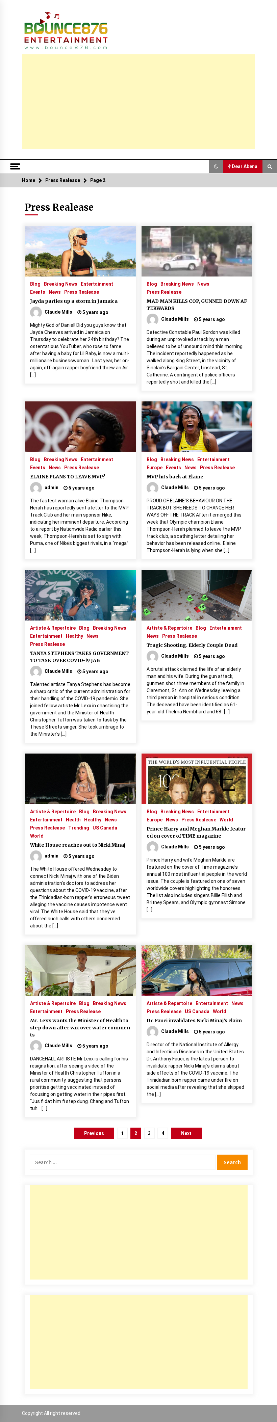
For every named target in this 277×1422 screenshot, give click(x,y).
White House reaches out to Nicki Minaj (77, 845)
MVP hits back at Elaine (175, 477)
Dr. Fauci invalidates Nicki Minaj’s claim (194, 1021)
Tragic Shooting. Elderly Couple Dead (192, 645)
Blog (35, 283)
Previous (94, 1133)
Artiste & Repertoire (53, 627)
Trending (78, 827)
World (37, 835)
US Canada (105, 827)
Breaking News (60, 283)
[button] (216, 166)
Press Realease (81, 291)
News (55, 291)
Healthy (74, 635)
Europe (154, 467)
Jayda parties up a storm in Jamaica (74, 301)
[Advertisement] (138, 101)
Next (186, 1133)
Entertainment (97, 283)
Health (73, 819)
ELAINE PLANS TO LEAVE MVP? (67, 477)
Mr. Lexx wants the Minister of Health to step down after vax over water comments (80, 1028)
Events (37, 291)
